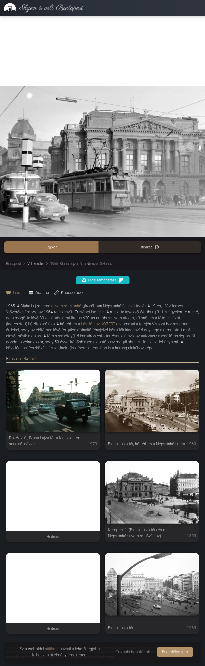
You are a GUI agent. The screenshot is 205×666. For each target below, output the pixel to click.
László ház (90, 324)
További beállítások (133, 652)
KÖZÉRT (108, 324)
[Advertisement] (102, 51)
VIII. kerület (36, 264)
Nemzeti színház (68, 306)
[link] (41, 8)
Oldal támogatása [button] (102, 280)
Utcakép (146, 247)
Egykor (51, 247)
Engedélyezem (175, 652)
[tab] (16, 292)
